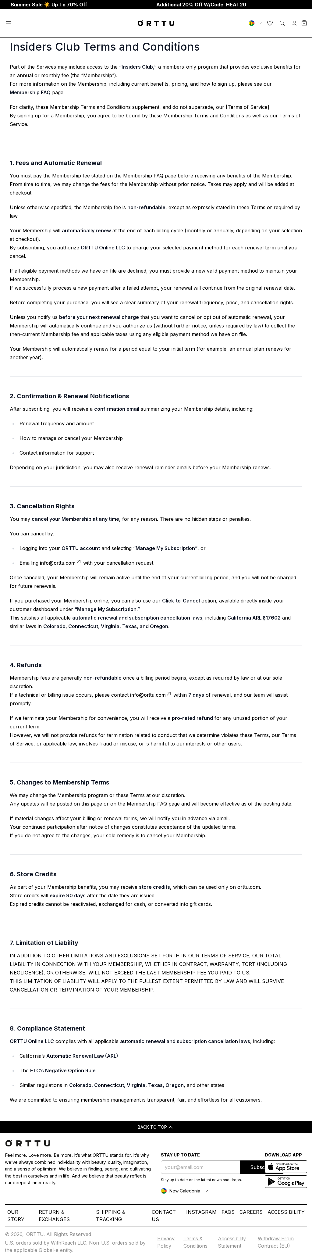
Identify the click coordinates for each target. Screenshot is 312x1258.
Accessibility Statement (232, 1242)
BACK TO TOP (152, 1127)
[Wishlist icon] (269, 23)
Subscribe (262, 1167)
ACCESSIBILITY (286, 1212)
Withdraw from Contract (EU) (276, 1242)
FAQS (228, 1212)
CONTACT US (164, 1215)
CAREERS (251, 1212)
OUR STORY (15, 1215)
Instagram (201, 1212)
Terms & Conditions (195, 1242)
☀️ (49, 5)
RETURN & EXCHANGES (54, 1215)
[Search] (282, 23)
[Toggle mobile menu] (8, 23)
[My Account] (294, 23)
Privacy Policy (166, 1242)
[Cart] (304, 23)
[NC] (256, 23)
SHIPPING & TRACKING (110, 1215)
